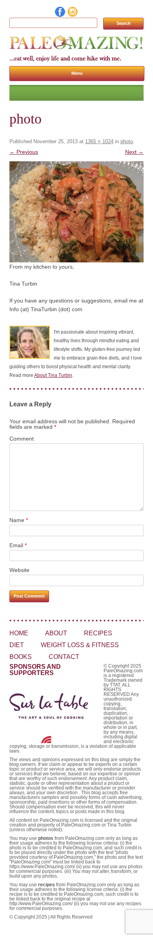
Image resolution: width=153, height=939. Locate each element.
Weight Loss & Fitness (80, 645)
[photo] (76, 211)
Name (18, 520)
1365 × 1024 (99, 141)
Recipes (98, 633)
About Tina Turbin (53, 375)
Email (18, 545)
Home (18, 633)
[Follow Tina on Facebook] (60, 15)
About (56, 633)
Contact (64, 656)
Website (19, 570)
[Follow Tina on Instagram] (72, 15)
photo (126, 141)
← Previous (23, 152)
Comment (21, 438)
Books (20, 656)
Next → (134, 152)
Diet (16, 645)
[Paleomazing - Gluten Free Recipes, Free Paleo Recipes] (76, 49)
